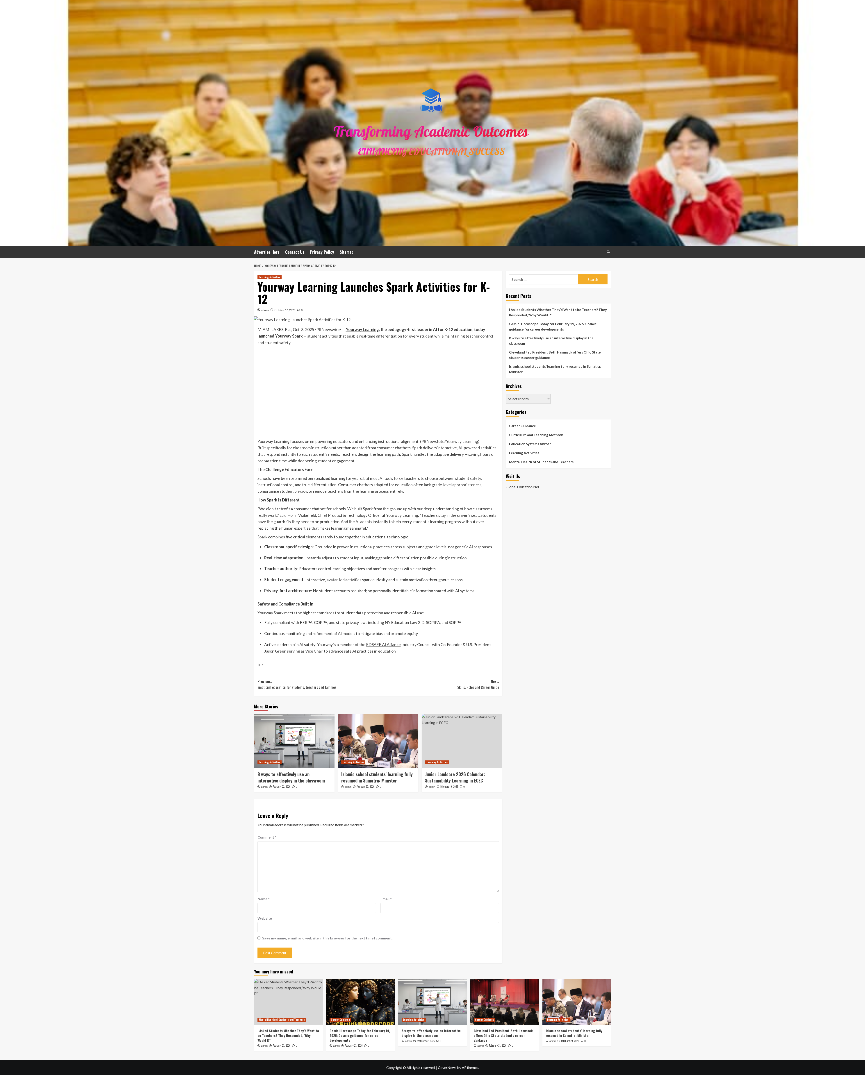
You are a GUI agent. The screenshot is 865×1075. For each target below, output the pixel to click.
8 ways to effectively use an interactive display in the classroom (291, 777)
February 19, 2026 (449, 786)
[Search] (608, 251)
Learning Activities (269, 277)
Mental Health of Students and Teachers (541, 462)
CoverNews (447, 1067)
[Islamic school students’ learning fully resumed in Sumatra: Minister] (378, 741)
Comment (266, 837)
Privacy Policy (322, 252)
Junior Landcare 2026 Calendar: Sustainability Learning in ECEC (455, 777)
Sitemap (346, 252)
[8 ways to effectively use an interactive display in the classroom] (294, 741)
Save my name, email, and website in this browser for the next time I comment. (327, 938)
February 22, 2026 (282, 786)
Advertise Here (267, 252)
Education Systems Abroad (530, 444)
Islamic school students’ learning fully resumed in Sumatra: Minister (377, 777)
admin (265, 310)
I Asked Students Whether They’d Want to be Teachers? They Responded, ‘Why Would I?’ (558, 312)
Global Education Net (522, 486)
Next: (478, 684)
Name (263, 899)
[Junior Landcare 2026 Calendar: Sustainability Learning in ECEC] (462, 741)
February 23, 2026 (282, 1045)
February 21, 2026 (498, 1045)
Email (386, 899)
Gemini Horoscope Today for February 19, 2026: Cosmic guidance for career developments (552, 326)
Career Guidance (522, 426)
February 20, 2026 (366, 786)
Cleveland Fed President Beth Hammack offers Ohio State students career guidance (555, 355)
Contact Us (294, 252)
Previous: (296, 684)
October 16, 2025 (285, 310)
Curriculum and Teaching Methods (536, 435)
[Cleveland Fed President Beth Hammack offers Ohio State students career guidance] (504, 1002)
